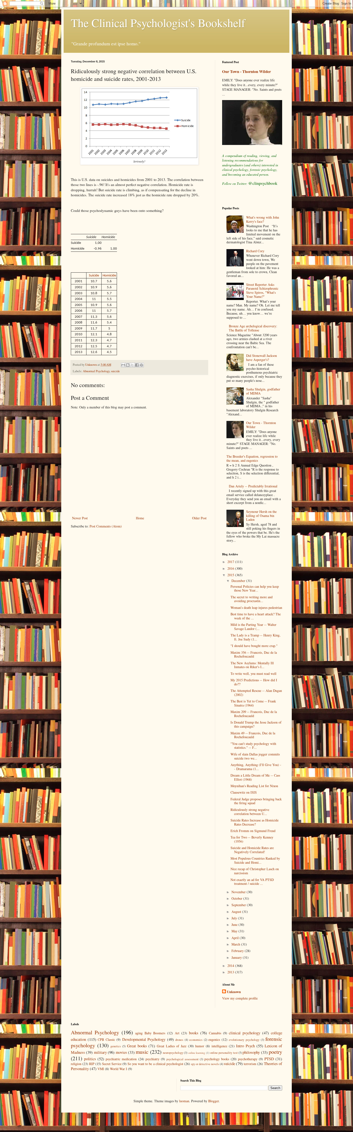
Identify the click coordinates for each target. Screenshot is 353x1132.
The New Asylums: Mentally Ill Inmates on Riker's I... (252, 665)
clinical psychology (244, 1033)
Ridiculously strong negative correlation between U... (250, 811)
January (237, 957)
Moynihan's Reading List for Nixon (254, 786)
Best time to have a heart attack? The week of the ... (256, 616)
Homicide (109, 275)
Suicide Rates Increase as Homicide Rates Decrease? (255, 822)
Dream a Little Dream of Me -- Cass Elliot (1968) (255, 777)
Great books (137, 1045)
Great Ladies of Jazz (171, 1046)
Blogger (213, 1101)
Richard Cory (255, 251)
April (235, 937)
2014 (231, 965)
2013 (231, 972)
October (237, 898)
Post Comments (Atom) (106, 526)
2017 (231, 561)
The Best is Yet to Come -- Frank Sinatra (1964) (253, 703)
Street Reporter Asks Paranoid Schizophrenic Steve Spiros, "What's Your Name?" (262, 290)
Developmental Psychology (144, 1039)
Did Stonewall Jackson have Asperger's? (261, 357)
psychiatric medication (121, 1059)
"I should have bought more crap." (254, 645)
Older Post (199, 518)
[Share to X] (132, 365)
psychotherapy (247, 1059)
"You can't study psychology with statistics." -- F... (253, 745)
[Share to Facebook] (136, 365)
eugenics (214, 1039)
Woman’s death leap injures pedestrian (256, 607)
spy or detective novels (205, 1064)
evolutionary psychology (244, 1040)
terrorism (250, 1063)
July (234, 918)
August (236, 911)
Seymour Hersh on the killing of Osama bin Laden (261, 515)
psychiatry (152, 1059)
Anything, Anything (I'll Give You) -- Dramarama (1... (256, 766)
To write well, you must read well (253, 673)
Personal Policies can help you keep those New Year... (255, 588)
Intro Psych (245, 1045)
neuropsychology (173, 1053)
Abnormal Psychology (96, 371)
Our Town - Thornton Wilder (246, 71)
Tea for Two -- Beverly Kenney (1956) (252, 839)
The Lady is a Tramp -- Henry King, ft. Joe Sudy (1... (255, 637)
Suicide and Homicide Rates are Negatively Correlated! (252, 849)
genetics (115, 1046)
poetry (275, 1051)
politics (90, 1058)
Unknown (234, 991)
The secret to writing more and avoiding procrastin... (252, 599)
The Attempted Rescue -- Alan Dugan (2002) (256, 692)
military (100, 1052)
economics (195, 1040)
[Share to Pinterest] (141, 365)
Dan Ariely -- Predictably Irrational (253, 486)
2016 (231, 568)
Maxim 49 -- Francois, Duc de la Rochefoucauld (253, 735)
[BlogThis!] (127, 365)
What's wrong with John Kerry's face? (262, 219)
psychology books (216, 1059)
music (142, 1051)
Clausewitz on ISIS (244, 792)
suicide (115, 371)
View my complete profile (240, 998)
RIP (91, 1063)
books (193, 1033)
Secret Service (112, 1063)
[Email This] (123, 365)
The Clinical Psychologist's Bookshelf (158, 22)
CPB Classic (106, 1039)
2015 (231, 575)
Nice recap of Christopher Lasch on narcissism (255, 871)
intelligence (219, 1046)
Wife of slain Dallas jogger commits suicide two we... (255, 756)
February (238, 950)
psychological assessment (182, 1059)
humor (199, 1046)
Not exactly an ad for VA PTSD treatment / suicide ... (252, 881)
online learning (196, 1052)
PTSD (269, 1058)
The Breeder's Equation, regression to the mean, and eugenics (252, 458)
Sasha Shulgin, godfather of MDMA (263, 391)
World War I (118, 1068)
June (234, 924)
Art (177, 1033)
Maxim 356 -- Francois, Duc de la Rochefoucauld (254, 654)
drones (179, 1040)
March (236, 944)
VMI (100, 1068)
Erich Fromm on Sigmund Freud (253, 830)
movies (121, 1052)
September (239, 905)
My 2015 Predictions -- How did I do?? (254, 682)
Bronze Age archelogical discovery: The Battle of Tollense (253, 328)
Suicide (94, 275)
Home (140, 518)
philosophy (251, 1052)
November (239, 892)
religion (76, 1063)
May (234, 931)
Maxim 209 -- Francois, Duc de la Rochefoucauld (254, 713)
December (238, 580)
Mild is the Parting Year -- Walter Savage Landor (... (253, 626)
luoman (184, 1101)
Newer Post (80, 518)
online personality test (224, 1053)
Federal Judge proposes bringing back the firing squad (256, 801)
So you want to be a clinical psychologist (155, 1063)
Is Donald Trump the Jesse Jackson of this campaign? (256, 724)
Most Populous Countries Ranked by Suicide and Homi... (255, 860)
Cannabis (215, 1033)
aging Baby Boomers (150, 1033)
